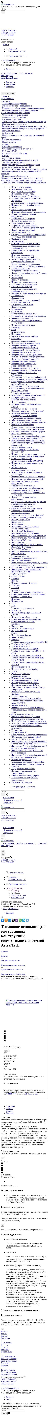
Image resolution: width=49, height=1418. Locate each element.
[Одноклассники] (6, 920)
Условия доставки (8, 1359)
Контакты (5, 1349)
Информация (6, 1352)
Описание (10, 1106)
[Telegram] (27, 920)
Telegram (9, 69)
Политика (5, 1363)
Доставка (10, 1113)
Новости (4, 1345)
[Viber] (16, 920)
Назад (16, 891)
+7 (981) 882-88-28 (25, 73)
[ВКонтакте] (2, 920)
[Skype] (23, 920)
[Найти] (3, 12)
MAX (8, 1399)
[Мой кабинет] (2, 825)
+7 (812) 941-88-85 (9, 73)
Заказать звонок (8, 93)
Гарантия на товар (9, 1361)
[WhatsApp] (20, 920)
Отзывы (9, 1109)
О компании (6, 1343)
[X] (13, 920)
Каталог (4, 1331)
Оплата (9, 1111)
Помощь (4, 1365)
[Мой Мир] (9, 920)
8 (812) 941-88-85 (9, 30)
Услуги (4, 1334)
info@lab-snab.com (10, 60)
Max (3, 76)
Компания (5, 1338)
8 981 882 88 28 (7, 35)
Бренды (4, 1336)
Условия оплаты (8, 1356)
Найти (4, 1413)
